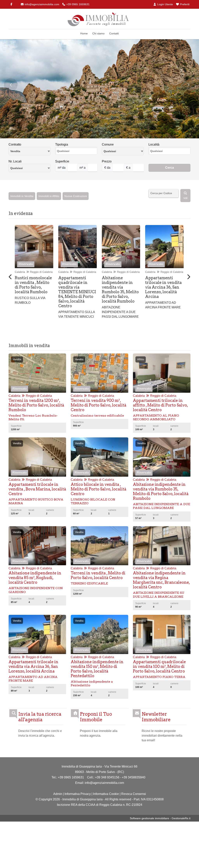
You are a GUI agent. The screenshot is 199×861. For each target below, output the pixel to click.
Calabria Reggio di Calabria (34, 271)
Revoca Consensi (133, 794)
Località (153, 144)
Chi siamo (98, 33)
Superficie (62, 161)
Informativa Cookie (106, 794)
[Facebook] (11, 4)
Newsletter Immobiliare (156, 716)
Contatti (114, 33)
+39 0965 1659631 (77, 4)
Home (84, 33)
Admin (57, 794)
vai (185, 198)
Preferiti (184, 4)
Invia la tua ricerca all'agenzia (39, 716)
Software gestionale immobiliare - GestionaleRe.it (160, 818)
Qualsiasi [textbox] (16, 168)
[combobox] (30, 151)
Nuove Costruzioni (75, 196)
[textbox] (123, 151)
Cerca (169, 167)
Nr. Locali (15, 161)
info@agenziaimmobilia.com (41, 4)
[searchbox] (77, 152)
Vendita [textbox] (15, 151)
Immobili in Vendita (21, 196)
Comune (108, 144)
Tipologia (61, 144)
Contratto (15, 144)
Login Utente (164, 4)
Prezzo (107, 161)
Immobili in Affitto (48, 196)
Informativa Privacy (78, 794)
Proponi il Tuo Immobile (96, 716)
